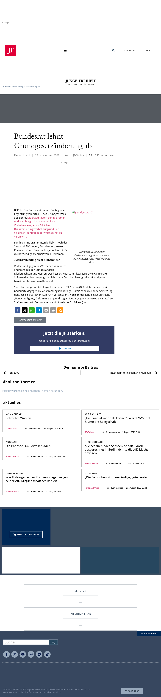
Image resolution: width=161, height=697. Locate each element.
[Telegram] (39, 654)
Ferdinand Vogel (92, 488)
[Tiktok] (47, 654)
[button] (65, 50)
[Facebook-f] (6, 654)
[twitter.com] (14, 654)
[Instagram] (31, 654)
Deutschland (22, 155)
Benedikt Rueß (12, 491)
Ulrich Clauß (11, 428)
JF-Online (89, 432)
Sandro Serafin (12, 456)
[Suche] (53, 642)
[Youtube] (22, 654)
